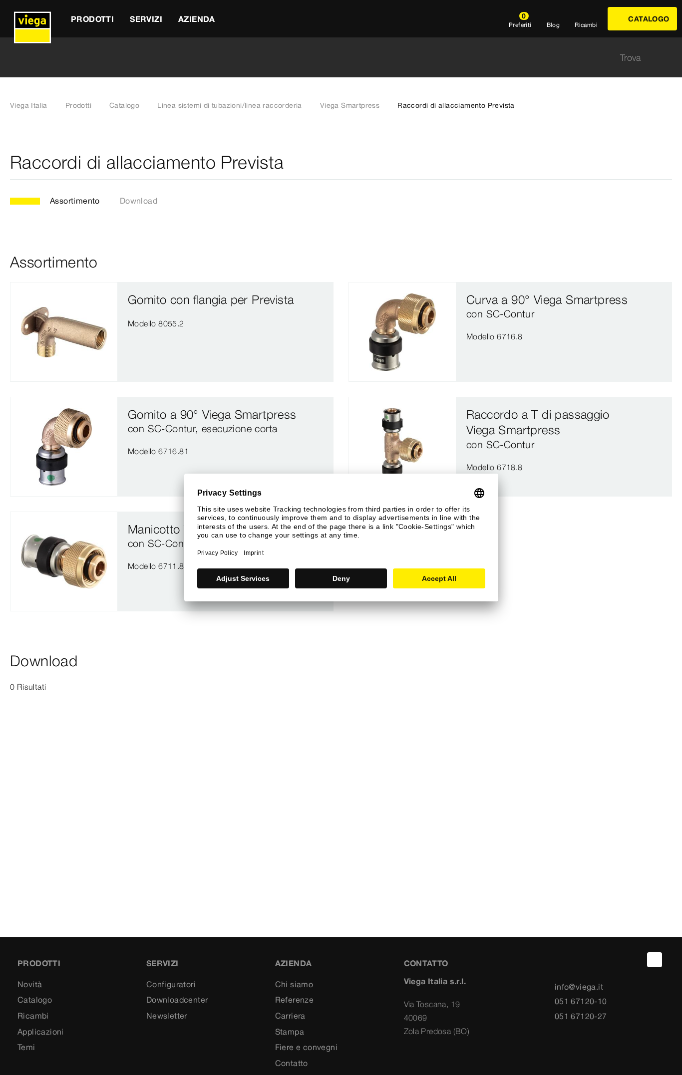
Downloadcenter (177, 1000)
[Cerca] (666, 57)
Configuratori (171, 984)
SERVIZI (162, 963)
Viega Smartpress (349, 105)
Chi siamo (294, 984)
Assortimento (75, 201)
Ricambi (33, 1016)
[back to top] (654, 959)
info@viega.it (579, 987)
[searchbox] (332, 57)
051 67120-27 (581, 1016)
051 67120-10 (581, 1001)
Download (138, 201)
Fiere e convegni (306, 1047)
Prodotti (78, 105)
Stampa (289, 1032)
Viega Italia (28, 105)
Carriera (290, 1016)
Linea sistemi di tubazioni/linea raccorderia (229, 105)
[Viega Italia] (32, 18)
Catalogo (124, 105)
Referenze (294, 1000)
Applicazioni (40, 1032)
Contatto (291, 1063)
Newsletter (166, 1016)
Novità (29, 984)
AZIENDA (293, 963)
